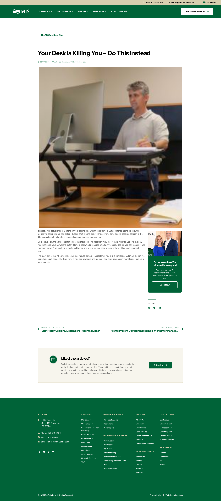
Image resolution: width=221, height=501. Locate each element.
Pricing (123, 11)
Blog (113, 11)
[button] (149, 308)
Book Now (165, 284)
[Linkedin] (39, 452)
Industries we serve (115, 435)
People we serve (113, 414)
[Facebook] (44, 452)
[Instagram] (48, 452)
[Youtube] (53, 452)
